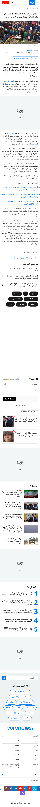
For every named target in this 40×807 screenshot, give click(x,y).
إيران (19, 713)
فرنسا (29, 713)
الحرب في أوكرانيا (25, 702)
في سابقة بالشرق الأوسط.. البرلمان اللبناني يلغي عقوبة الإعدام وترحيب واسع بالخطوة (24, 285)
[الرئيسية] (37, 9)
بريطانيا (33, 304)
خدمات (36, 775)
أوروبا (10, 304)
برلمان (33, 293)
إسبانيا (8, 707)
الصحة (17, 750)
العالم (27, 9)
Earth (17, 745)
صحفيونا (35, 764)
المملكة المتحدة (20, 9)
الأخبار (32, 9)
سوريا (18, 707)
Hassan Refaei (31, 50)
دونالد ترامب (30, 707)
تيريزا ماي (10, 81)
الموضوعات (35, 736)
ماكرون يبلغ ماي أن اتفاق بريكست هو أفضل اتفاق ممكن (23, 269)
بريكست (16, 293)
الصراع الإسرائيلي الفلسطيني (20, 697)
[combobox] (20, 678)
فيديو (36, 759)
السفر (36, 755)
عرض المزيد (34, 780)
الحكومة (5, 83)
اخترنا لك (33, 486)
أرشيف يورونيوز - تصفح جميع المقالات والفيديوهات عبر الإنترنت (10, 766)
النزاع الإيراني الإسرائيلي (20, 691)
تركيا (10, 713)
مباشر (6, 3)
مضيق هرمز (14, 718)
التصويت (35, 144)
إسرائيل (11, 702)
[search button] (4, 678)
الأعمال (36, 745)
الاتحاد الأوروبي (15, 299)
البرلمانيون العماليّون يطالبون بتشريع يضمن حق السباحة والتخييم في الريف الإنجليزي (22, 277)
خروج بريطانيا (11, 133)
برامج (17, 759)
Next (36, 750)
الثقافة (17, 755)
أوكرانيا (26, 718)
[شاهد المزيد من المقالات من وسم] (25, 294)
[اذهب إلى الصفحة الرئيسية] (32, 2)
